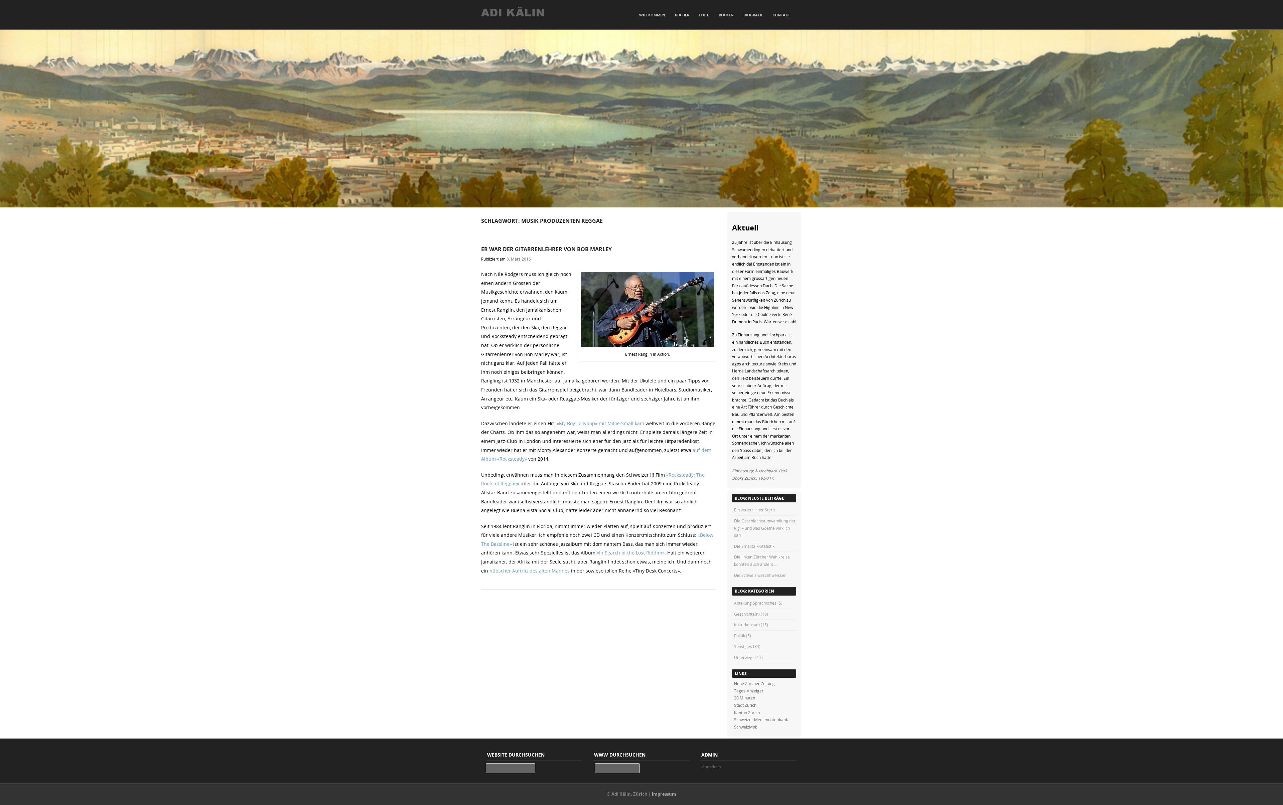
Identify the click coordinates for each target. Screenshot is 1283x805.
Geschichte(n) (747, 614)
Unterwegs (744, 657)
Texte (704, 14)
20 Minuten (744, 697)
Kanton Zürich (747, 712)
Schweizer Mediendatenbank (761, 719)
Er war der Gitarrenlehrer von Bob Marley (546, 249)
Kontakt (781, 14)
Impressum (664, 794)
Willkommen (652, 14)
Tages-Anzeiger (748, 690)
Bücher (682, 14)
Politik (739, 635)
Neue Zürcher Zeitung (754, 683)
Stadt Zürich (745, 705)
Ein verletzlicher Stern (754, 509)
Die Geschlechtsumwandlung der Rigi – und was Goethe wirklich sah (765, 528)
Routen (726, 14)
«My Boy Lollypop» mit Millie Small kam (600, 423)
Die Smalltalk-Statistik (754, 546)
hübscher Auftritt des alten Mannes (530, 571)
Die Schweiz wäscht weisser (760, 575)
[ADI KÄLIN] (528, 16)
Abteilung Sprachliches (755, 603)
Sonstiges (743, 646)
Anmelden (711, 766)
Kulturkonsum (747, 624)
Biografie (753, 14)
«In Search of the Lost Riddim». (631, 552)
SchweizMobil (746, 727)
